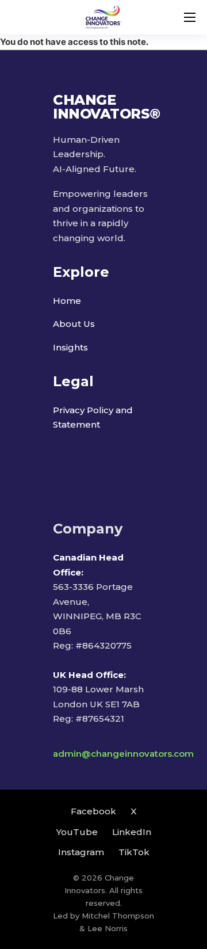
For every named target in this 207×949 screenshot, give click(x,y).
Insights (70, 347)
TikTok (134, 852)
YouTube (77, 831)
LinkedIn (131, 831)
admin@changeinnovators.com (123, 753)
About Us (74, 323)
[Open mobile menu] (189, 17)
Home (67, 300)
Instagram (81, 852)
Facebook (93, 811)
